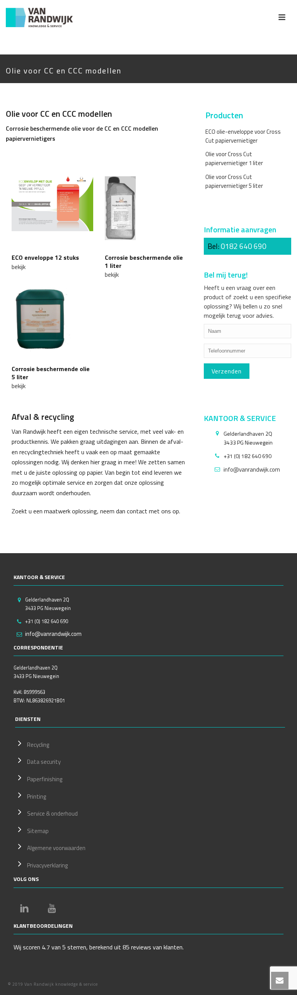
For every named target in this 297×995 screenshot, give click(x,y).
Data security (44, 761)
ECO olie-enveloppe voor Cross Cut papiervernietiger (243, 136)
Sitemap (38, 830)
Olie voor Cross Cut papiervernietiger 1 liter (234, 158)
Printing (36, 796)
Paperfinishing (44, 779)
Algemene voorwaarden (56, 847)
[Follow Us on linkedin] (24, 908)
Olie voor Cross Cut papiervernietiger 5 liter (234, 181)
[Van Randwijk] (44, 17)
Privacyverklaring (47, 865)
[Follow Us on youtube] (52, 908)
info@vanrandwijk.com (252, 469)
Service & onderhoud (52, 813)
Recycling (38, 744)
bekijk (19, 266)
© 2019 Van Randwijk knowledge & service (53, 984)
